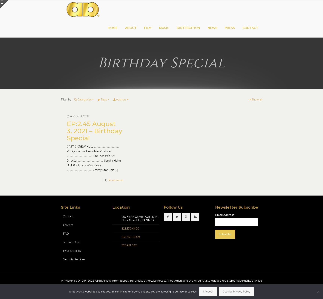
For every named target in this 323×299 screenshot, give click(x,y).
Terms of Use (71, 242)
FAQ (66, 233)
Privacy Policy (72, 250)
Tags (104, 99)
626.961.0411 (129, 245)
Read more (115, 180)
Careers (68, 225)
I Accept (208, 291)
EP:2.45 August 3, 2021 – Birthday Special (94, 131)
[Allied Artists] (83, 9)
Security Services (74, 259)
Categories (84, 99)
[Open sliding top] (4, 4)
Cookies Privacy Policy (236, 291)
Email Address (224, 215)
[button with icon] (168, 217)
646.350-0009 (131, 237)
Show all (256, 99)
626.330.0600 (130, 228)
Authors (121, 99)
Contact (68, 216)
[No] (318, 292)
